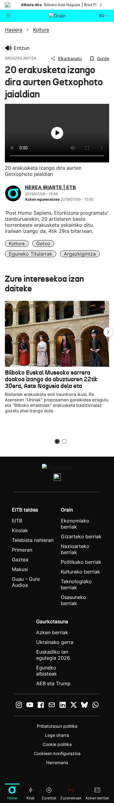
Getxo (43, 243)
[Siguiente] (101, 5)
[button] (108, 332)
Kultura (17, 243)
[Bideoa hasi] (57, 133)
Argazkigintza (80, 254)
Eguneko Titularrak (30, 254)
